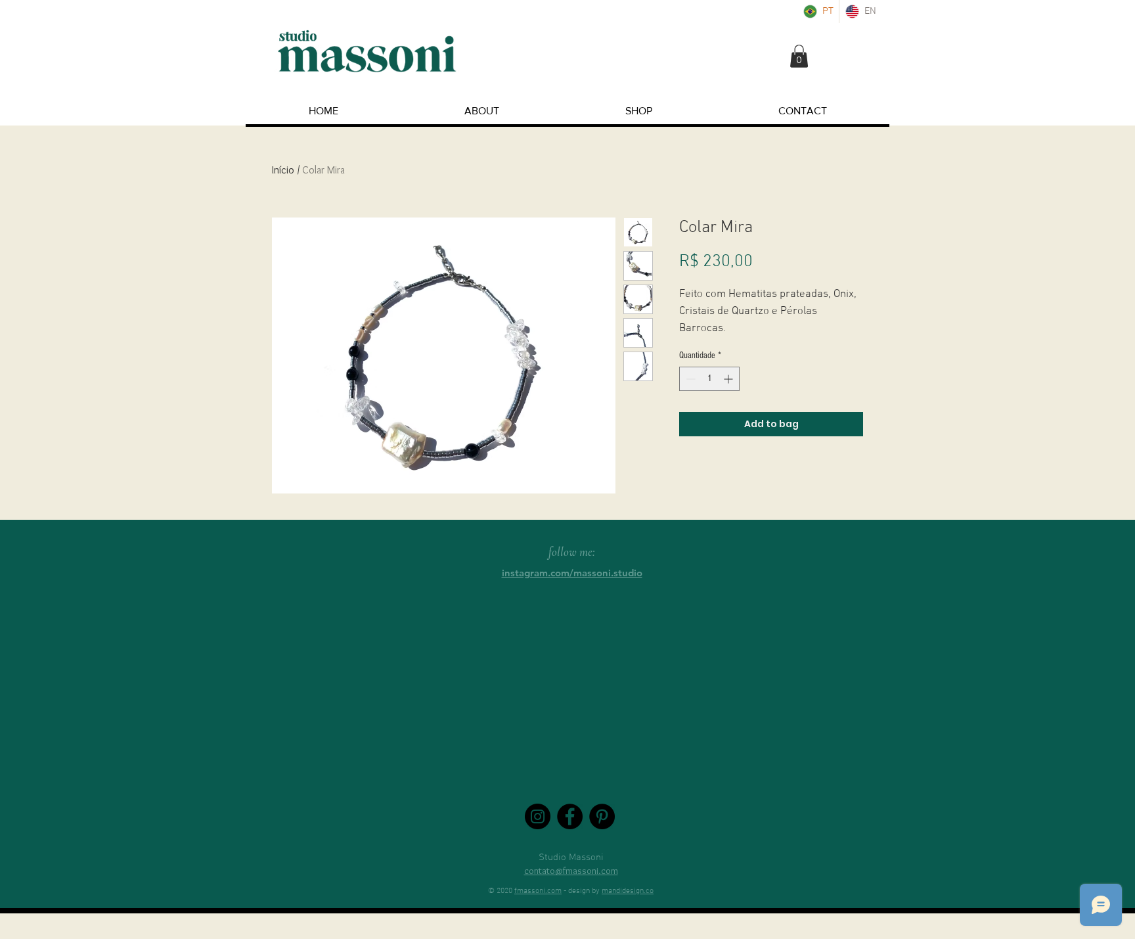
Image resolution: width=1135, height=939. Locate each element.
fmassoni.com (538, 891)
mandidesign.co (628, 891)
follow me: (571, 551)
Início (283, 170)
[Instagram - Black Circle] (537, 816)
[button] (799, 56)
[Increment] (729, 378)
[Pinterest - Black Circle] (602, 816)
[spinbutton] (709, 378)
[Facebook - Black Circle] (570, 816)
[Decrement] (689, 378)
